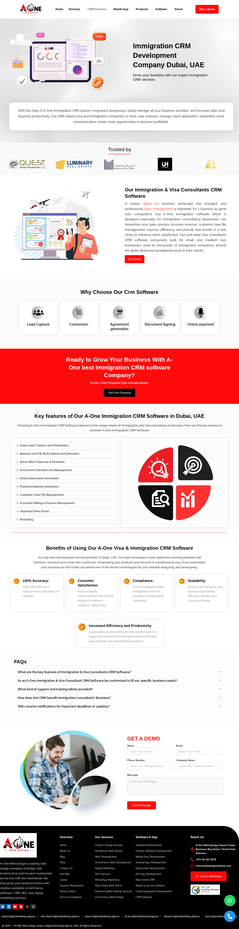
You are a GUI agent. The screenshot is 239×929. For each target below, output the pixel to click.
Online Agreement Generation (39, 478)
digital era (151, 203)
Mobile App (121, 9)
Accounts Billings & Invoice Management (47, 503)
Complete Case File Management (42, 494)
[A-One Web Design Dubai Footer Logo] (26, 865)
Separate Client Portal (34, 511)
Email (179, 765)
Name (130, 765)
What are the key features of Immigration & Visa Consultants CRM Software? (74, 672)
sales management (158, 209)
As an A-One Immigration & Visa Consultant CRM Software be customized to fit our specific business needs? (97, 700)
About (178, 9)
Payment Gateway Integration (39, 486)
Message (132, 794)
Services (74, 9)
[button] (64, 445)
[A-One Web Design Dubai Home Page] (30, 9)
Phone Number (136, 779)
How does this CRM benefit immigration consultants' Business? (64, 717)
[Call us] (230, 916)
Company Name (185, 779)
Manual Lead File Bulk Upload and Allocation (49, 453)
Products (142, 9)
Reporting (26, 519)
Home (59, 9)
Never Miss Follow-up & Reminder (42, 461)
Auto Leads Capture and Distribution (44, 445)
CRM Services (96, 9)
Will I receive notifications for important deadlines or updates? (64, 726)
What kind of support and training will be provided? (55, 709)
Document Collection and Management (46, 470)
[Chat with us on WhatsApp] (230, 900)
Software (161, 9)
